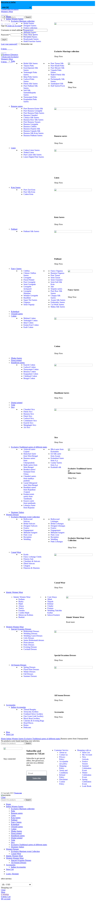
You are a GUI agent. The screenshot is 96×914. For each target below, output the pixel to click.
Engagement (28, 30)
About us (62, 752)
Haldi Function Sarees (32, 41)
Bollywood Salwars (28, 520)
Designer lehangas (58, 526)
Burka (20, 601)
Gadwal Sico (29, 418)
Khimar (50, 604)
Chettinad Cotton (30, 376)
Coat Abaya (52, 597)
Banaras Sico (29, 414)
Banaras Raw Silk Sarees (33, 120)
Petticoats (27, 727)
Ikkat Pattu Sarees (31, 77)
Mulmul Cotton (30, 318)
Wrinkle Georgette (31, 295)
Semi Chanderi (56, 280)
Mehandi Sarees (30, 32)
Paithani (14, 820)
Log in (4, 39)
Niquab (50, 601)
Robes (26, 725)
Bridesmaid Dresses (31, 631)
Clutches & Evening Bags (34, 721)
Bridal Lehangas (57, 524)
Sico (12, 842)
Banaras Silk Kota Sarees (34, 133)
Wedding (27, 539)
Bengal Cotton (29, 378)
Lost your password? (9, 44)
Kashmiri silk (56, 467)
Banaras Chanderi (31, 115)
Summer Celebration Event (86, 768)
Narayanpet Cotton (31, 369)
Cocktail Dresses (30, 649)
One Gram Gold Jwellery (34, 716)
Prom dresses (29, 642)
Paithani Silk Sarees (31, 231)
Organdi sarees (17, 314)
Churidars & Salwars (32, 561)
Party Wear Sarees (31, 35)
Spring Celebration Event (86, 781)
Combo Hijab (23, 613)
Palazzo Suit (28, 559)
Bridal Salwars (29, 524)
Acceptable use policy (63, 762)
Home (3, 739)
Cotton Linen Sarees (32, 150)
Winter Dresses (29, 672)
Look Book (86, 786)
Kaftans (21, 599)
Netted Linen (29, 152)
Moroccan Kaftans (25, 615)
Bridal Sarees (29, 23)
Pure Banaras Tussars (32, 122)
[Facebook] (7, 768)
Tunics (21, 608)
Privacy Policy (62, 758)
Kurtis (26, 554)
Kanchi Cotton (29, 365)
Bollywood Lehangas (55, 520)
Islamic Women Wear (22, 597)
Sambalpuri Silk (57, 84)
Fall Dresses (28, 674)
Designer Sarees (30, 26)
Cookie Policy (62, 783)
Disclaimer (63, 779)
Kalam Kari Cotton (31, 325)
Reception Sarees (30, 37)
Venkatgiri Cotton (31, 320)
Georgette (27, 278)
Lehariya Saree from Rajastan (29, 506)
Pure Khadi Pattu (57, 66)
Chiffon (27, 271)
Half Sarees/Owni (58, 86)
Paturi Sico (28, 416)
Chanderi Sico (29, 409)
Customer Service (61, 750)
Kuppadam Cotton (31, 374)
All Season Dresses (18, 863)
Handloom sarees (18, 836)
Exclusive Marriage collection (22, 809)
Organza (27, 302)
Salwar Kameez (53, 615)
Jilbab (49, 599)
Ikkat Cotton (28, 323)
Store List (86, 752)
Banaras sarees (17, 813)
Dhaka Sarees (16, 358)
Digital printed (16, 403)
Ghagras (27, 566)
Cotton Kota (28, 194)
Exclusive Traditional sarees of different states (42, 739)
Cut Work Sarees (57, 304)
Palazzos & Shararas (32, 568)
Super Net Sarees (30, 300)
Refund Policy (62, 776)
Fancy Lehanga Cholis (32, 557)
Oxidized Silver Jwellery (33, 714)
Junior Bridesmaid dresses (34, 640)
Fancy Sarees (16, 822)
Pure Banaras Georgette (33, 111)
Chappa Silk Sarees (55, 296)
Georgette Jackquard (28, 288)
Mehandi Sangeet (30, 532)
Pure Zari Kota (29, 190)
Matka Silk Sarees (58, 307)
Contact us (63, 755)
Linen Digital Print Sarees (34, 157)
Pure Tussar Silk (57, 63)
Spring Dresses (29, 667)
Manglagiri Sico (30, 425)
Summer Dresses (30, 676)
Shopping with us (84, 750)
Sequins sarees (56, 289)
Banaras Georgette (31, 124)
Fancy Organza (57, 271)
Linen (13, 815)
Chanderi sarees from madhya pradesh (30, 478)
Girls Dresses (29, 638)
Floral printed (16, 360)
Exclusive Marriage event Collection (25, 851)
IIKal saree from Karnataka (57, 450)
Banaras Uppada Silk (32, 131)
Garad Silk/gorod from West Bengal (31, 484)
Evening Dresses (30, 647)
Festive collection (30, 28)
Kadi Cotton (28, 327)
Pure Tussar (55, 275)
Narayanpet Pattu (30, 97)
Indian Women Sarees (15, 739)
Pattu (13, 811)
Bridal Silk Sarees (31, 63)
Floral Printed (29, 280)
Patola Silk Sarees (31, 84)
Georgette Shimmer (27, 292)
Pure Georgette (29, 282)
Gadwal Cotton (30, 367)
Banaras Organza (57, 273)
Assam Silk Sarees (58, 300)
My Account (87, 755)
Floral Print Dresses (31, 669)
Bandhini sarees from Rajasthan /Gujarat (30, 489)
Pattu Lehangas (57, 541)
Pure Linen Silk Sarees (33, 155)
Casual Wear (16, 854)
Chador (50, 606)
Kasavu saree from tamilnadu (30, 502)
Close (3, 797)
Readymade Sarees (31, 39)
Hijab (20, 604)
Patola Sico (28, 412)
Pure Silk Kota (29, 192)
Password (5, 35)
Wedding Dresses (30, 633)
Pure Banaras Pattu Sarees (34, 113)
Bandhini (27, 298)
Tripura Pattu (29, 66)
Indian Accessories (18, 867)
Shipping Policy (62, 767)
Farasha (21, 610)
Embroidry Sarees (58, 302)
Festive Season (85, 762)
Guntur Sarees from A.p (56, 464)
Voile (13, 405)
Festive (26, 528)
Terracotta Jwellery (31, 712)
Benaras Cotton (30, 372)
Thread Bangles (30, 709)
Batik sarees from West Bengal (30, 466)
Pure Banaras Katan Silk (33, 108)
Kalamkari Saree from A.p (57, 459)
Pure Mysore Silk (57, 68)
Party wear (28, 535)
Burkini (21, 617)
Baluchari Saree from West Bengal (31, 455)
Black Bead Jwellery (32, 718)
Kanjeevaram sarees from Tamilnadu (29, 496)
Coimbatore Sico (30, 421)
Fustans (50, 608)
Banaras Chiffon (30, 126)
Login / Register (12, 874)
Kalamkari (15, 311)
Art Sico (27, 427)
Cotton (13, 829)
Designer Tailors (17, 512)
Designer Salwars (30, 526)
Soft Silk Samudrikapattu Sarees (30, 92)
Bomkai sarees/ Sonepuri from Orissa (30, 471)
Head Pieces (28, 723)
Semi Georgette (30, 284)
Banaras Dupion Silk (32, 129)
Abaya (21, 606)
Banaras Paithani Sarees (33, 135)
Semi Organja (29, 304)
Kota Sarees (15, 818)
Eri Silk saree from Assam (56, 455)
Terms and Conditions (63, 771)
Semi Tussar (55, 278)
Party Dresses (29, 645)
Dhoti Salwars (29, 563)
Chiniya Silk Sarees (31, 117)
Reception (28, 537)
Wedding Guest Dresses (33, 636)
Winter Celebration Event (86, 775)
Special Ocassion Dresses (21, 860)
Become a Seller (8, 2)
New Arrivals (85, 758)
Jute (52, 287)
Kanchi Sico (28, 423)
